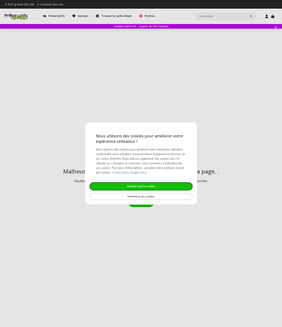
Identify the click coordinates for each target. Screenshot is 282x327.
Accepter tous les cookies (141, 186)
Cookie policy (120, 172)
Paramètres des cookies (141, 196)
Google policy (138, 172)
